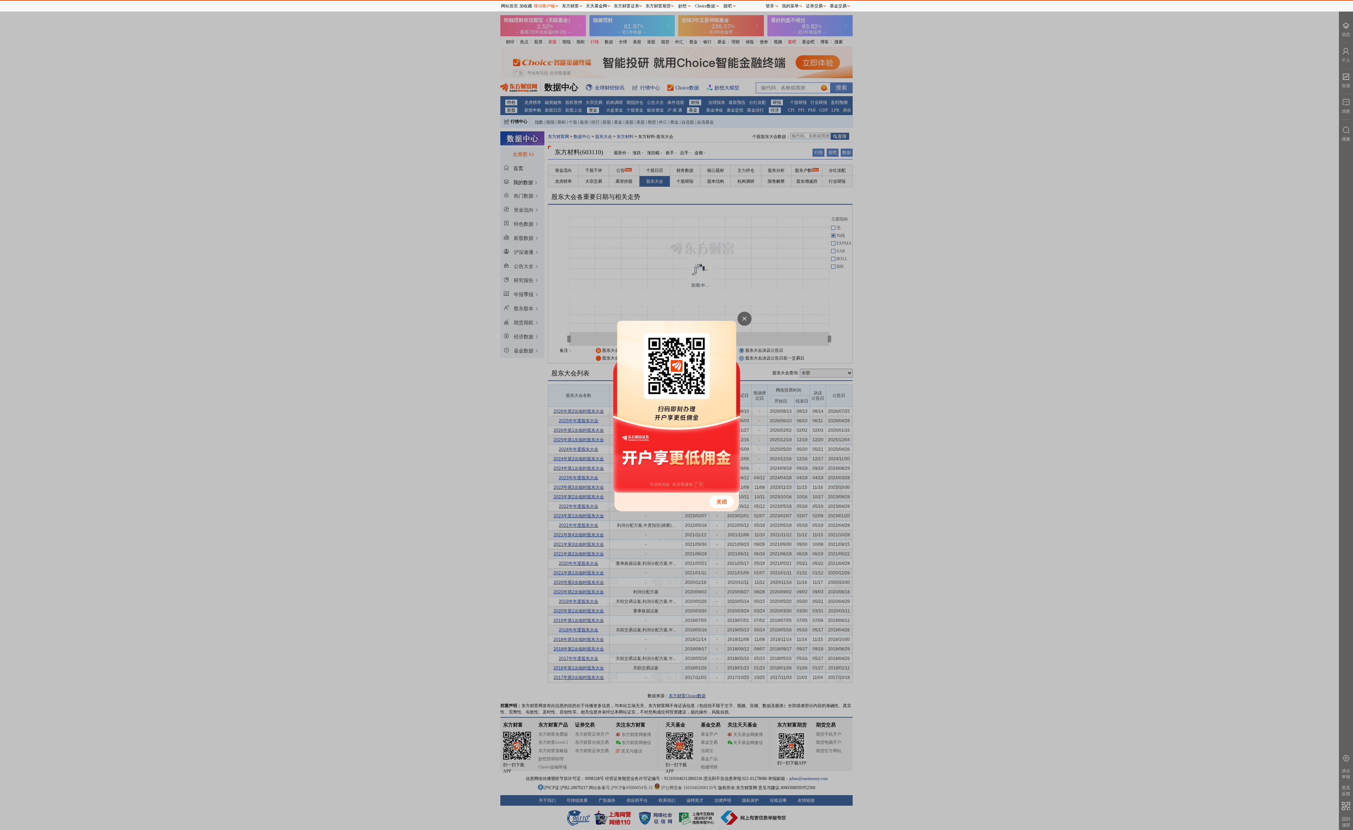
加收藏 (525, 6)
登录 (770, 6)
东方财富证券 (626, 6)
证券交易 (814, 6)
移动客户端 (544, 6)
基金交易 (838, 6)
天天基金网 (596, 6)
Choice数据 (705, 6)
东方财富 (570, 6)
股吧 (727, 6)
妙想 (682, 6)
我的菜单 (790, 6)
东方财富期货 (658, 6)
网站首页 (509, 6)
